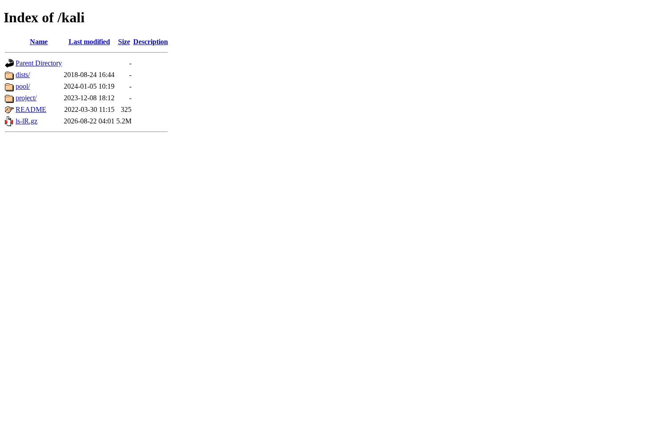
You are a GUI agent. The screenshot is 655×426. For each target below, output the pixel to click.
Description (150, 41)
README (31, 109)
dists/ (23, 74)
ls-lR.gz (26, 121)
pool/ (23, 86)
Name (39, 41)
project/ (26, 98)
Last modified (89, 41)
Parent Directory (39, 63)
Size (124, 41)
